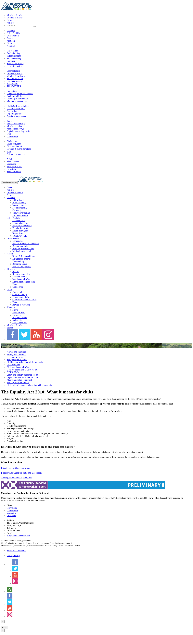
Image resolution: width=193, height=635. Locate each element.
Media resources (14, 171)
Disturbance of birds (16, 108)
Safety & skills (13, 33)
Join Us (10, 23)
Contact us (11, 515)
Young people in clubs (17, 359)
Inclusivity (11, 169)
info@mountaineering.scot (18, 535)
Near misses (12, 83)
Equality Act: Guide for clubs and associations (21, 473)
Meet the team (13, 161)
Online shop (12, 136)
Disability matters (14, 66)
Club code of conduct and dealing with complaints (29, 385)
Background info (14, 96)
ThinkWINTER (14, 86)
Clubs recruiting (14, 144)
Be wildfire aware (15, 78)
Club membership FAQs (18, 367)
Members (11, 41)
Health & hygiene (15, 81)
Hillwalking (12, 508)
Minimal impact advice (17, 101)
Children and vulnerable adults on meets (25, 362)
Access (10, 38)
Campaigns (12, 91)
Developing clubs (14, 357)
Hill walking (12, 51)
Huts (9, 134)
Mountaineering (14, 58)
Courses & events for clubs (19, 149)
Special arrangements (16, 116)
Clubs (9, 43)
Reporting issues (14, 113)
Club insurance (13, 364)
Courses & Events (15, 192)
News (9, 20)
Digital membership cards (18, 131)
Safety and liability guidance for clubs (23, 375)
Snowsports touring (15, 63)
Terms (16, 550)
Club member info (15, 146)
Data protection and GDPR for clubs (23, 369)
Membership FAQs (15, 129)
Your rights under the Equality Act (16, 477)
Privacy (13, 555)
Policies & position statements (20, 93)
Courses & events (14, 17)
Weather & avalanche (16, 76)
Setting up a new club (16, 354)
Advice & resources (15, 154)
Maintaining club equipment (19, 380)
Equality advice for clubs (18, 382)
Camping (11, 61)
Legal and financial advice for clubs (23, 377)
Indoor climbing (14, 56)
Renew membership (16, 123)
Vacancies (11, 164)
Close (4, 627)
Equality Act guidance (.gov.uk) (15, 468)
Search (10, 328)
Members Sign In (14, 15)
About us (11, 46)
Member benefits (14, 126)
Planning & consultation (17, 98)
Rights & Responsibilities (18, 106)
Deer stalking (13, 111)
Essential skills (13, 71)
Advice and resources (16, 352)
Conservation (13, 35)
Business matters (14, 166)
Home (9, 187)
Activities (11, 30)
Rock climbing (13, 53)
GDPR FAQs (13, 372)
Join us (10, 121)
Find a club (12, 141)
